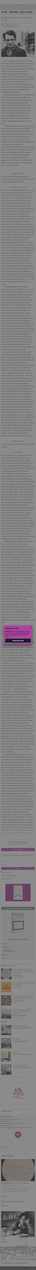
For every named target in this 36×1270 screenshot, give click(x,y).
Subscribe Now (18, 640)
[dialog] (18, 635)
